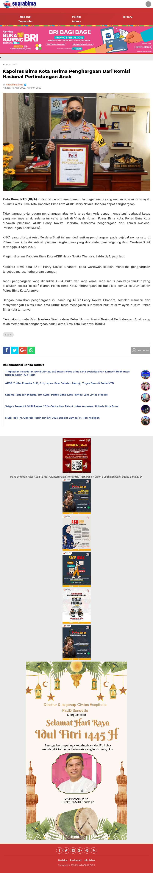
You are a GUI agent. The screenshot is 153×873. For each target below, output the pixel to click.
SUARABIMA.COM (85, 865)
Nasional (25, 16)
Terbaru (127, 16)
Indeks (76, 21)
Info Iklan (89, 860)
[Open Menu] (148, 4)
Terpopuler (25, 21)
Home (6, 64)
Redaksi (63, 860)
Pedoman (75, 860)
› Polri (13, 64)
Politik (76, 16)
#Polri (8, 334)
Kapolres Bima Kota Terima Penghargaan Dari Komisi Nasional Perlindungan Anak (66, 73)
